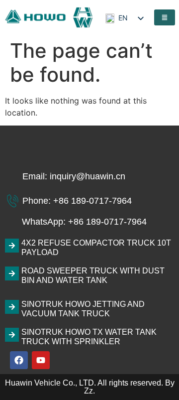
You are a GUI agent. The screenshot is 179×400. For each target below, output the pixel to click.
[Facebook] (19, 360)
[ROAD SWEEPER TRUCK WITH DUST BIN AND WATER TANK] (12, 273)
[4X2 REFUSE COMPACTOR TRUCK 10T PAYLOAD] (12, 246)
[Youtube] (41, 360)
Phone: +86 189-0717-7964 (77, 201)
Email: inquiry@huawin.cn (73, 176)
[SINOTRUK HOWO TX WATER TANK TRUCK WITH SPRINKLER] (12, 335)
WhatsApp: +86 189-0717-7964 (84, 222)
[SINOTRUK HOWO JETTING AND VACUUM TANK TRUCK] (12, 307)
